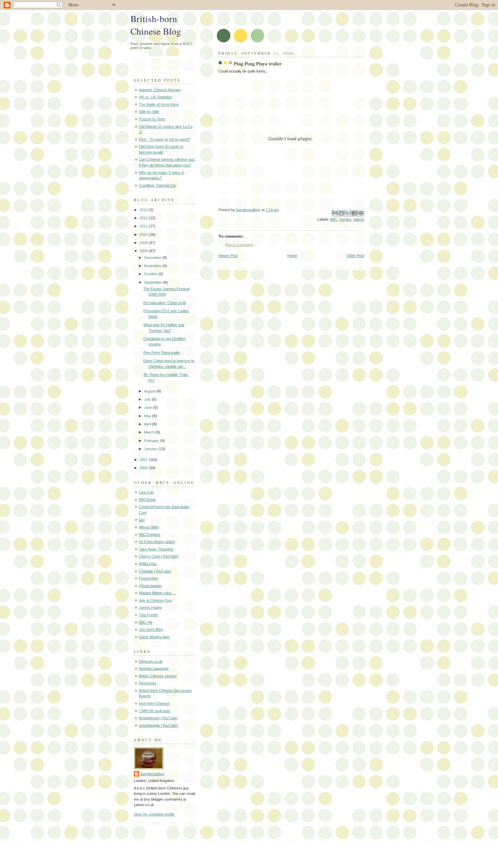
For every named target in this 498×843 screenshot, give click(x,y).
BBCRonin (147, 500)
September (153, 282)
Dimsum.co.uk (151, 661)
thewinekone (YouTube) (158, 718)
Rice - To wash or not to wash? (164, 139)
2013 (144, 210)
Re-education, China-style (164, 303)
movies (345, 219)
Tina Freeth (148, 615)
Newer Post (228, 256)
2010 (144, 235)
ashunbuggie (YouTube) (158, 725)
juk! (142, 520)
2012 (144, 218)
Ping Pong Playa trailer (161, 352)
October (151, 274)
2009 (144, 243)
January (151, 449)
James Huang (150, 607)
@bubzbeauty (150, 586)
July (148, 399)
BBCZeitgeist (149, 535)
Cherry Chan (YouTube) (159, 556)
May (148, 416)
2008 (144, 251)
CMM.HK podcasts (154, 711)
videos (358, 219)
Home (292, 256)
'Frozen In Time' (152, 119)
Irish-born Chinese (154, 703)
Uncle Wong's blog (154, 637)
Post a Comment (239, 245)
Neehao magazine (154, 668)
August (150, 391)
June (148, 407)
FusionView (148, 578)
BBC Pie (145, 622)
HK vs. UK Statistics (155, 97)
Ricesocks (148, 683)
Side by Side (149, 111)
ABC (333, 219)
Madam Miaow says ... (157, 593)
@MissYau (148, 564)
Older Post (355, 256)
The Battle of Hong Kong (159, 104)
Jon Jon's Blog (151, 629)
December (153, 258)
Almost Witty (149, 527)
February (152, 441)
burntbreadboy (153, 774)
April (148, 424)
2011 (144, 226)
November (153, 266)
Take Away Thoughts (156, 549)
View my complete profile (154, 814)
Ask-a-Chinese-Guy (155, 600)
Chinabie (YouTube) (155, 571)
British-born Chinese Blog (155, 24)
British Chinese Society (158, 676)
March (149, 432)
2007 (144, 460)
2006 (144, 468)
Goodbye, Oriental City (158, 185)
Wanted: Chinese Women (160, 90)
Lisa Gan (146, 492)
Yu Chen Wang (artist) (157, 542)
